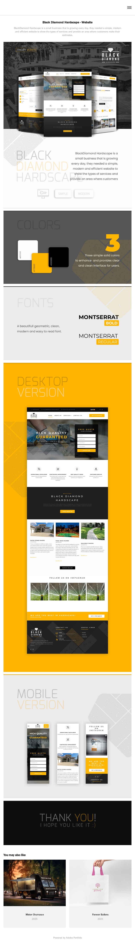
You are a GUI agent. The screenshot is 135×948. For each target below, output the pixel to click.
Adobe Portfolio (74, 937)
